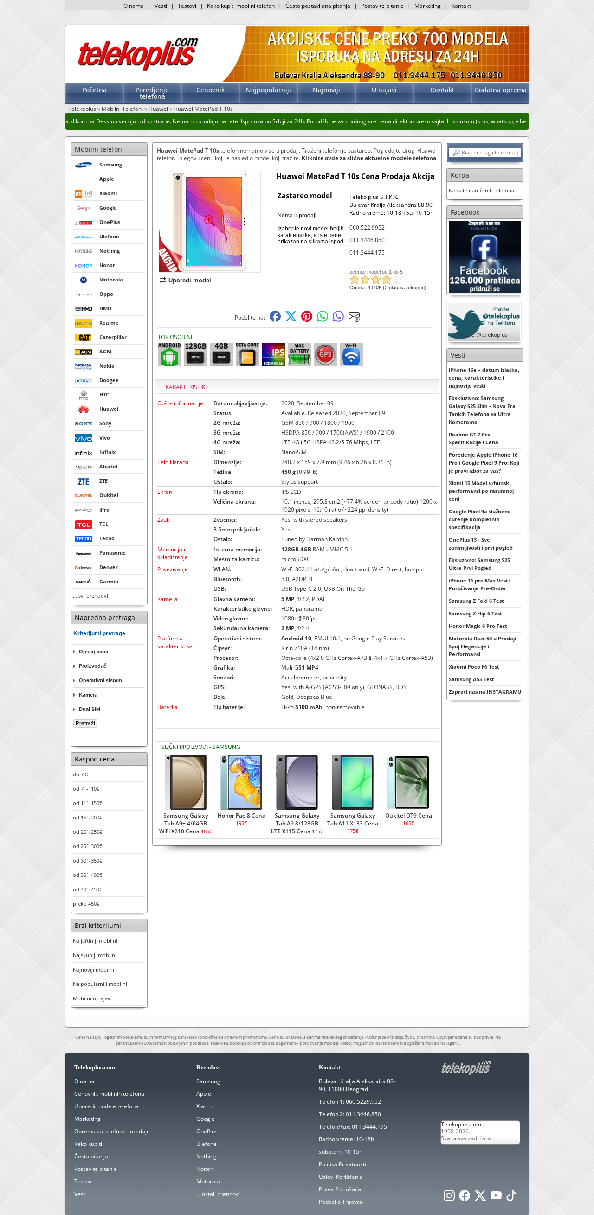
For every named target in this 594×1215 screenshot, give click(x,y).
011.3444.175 (367, 252)
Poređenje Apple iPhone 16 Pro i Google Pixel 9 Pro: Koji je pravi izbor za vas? (484, 462)
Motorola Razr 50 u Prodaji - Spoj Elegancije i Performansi (484, 646)
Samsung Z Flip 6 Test (475, 613)
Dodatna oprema (500, 89)
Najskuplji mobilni (94, 955)
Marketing (427, 6)
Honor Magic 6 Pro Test (478, 625)
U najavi (384, 89)
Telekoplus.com (461, 1124)
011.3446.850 (367, 240)
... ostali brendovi (218, 1194)
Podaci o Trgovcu (341, 1202)
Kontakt (461, 6)
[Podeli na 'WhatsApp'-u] (322, 320)
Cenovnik (210, 89)
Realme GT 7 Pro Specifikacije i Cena (473, 438)
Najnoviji (326, 89)
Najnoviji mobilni (93, 969)
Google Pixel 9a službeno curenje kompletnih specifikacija (480, 519)
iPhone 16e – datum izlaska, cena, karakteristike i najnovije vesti (484, 377)
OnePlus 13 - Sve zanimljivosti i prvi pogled (481, 543)
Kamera (88, 694)
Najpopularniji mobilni (100, 983)
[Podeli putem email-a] (354, 320)
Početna (94, 89)
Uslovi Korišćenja (341, 1177)
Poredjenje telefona (152, 93)
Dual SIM (89, 709)
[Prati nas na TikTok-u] (511, 1198)
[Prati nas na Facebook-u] (485, 256)
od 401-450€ (87, 889)
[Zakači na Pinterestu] (306, 320)
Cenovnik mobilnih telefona (109, 1094)
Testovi (187, 6)
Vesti (161, 6)
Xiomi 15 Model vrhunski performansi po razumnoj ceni (481, 491)
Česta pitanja (91, 1156)
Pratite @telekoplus (483, 335)
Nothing (206, 1156)
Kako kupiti (88, 1144)
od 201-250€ (87, 831)
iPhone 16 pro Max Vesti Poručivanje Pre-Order (479, 584)
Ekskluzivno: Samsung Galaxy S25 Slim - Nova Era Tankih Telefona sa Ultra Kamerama (482, 410)
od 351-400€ (87, 874)
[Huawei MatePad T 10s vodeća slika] (210, 269)
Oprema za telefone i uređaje (112, 1131)
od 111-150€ (87, 802)
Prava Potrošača (340, 1189)
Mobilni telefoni (99, 149)
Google (205, 1119)
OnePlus (207, 1131)
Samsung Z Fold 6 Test (476, 600)
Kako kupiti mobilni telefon (241, 6)
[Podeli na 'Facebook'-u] (275, 320)
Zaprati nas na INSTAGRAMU (485, 691)
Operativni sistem (100, 680)
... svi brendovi (90, 595)
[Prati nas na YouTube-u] (496, 1198)
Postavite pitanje (382, 6)
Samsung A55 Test (471, 679)
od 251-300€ (87, 846)
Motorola (208, 1181)
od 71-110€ (86, 788)
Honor (204, 1169)
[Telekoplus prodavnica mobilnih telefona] (136, 71)
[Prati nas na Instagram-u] (449, 1198)
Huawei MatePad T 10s (203, 109)
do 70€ (81, 774)
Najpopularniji (268, 89)
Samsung (208, 1081)
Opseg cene (93, 651)
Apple (203, 1094)
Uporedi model (189, 280)
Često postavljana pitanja (317, 6)
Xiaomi (205, 1106)
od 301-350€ (87, 860)
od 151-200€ (87, 817)
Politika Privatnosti (342, 1164)
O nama (133, 6)
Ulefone (206, 1144)
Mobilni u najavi (92, 998)
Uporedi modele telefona (106, 1106)
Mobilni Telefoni (122, 109)
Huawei (158, 109)
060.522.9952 (367, 227)
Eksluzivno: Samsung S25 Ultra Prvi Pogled (479, 563)
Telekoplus (82, 109)
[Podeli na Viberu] (338, 320)
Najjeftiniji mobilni (95, 940)
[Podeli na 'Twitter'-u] (291, 320)
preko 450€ (86, 903)
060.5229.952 (363, 1102)
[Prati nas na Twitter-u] (480, 1198)
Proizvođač (92, 666)
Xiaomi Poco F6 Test (474, 666)
